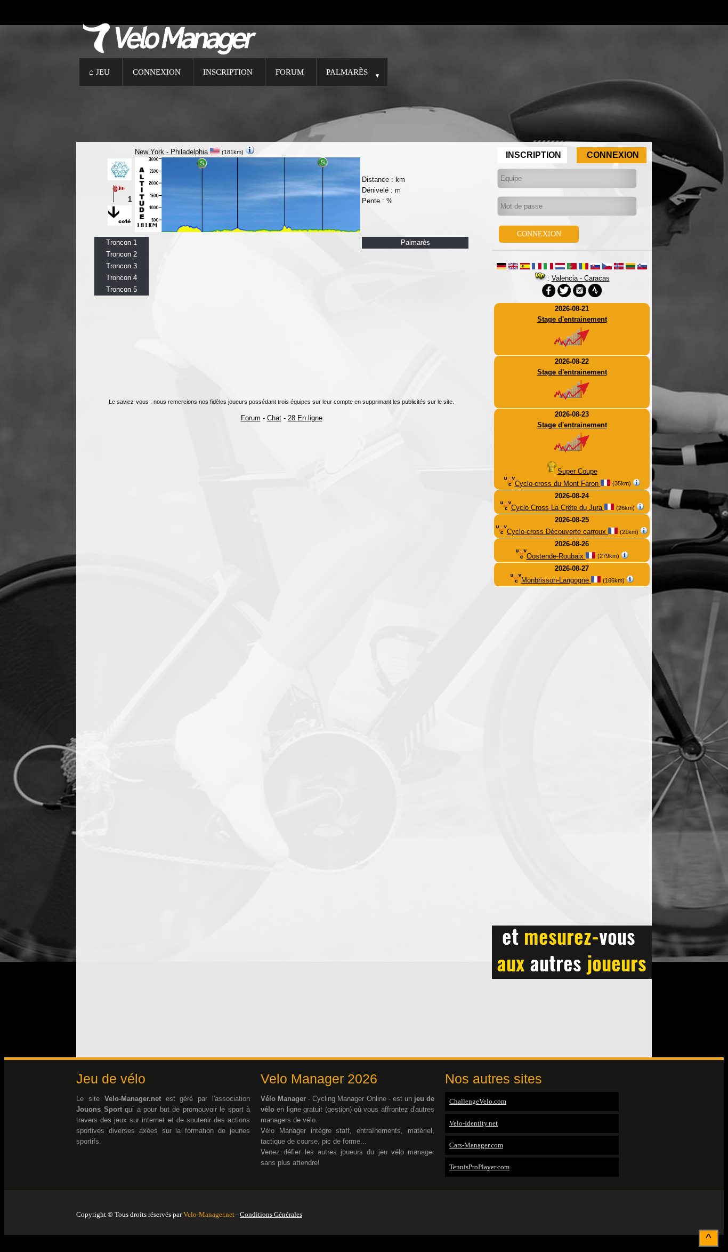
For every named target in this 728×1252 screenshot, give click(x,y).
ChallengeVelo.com (477, 1101)
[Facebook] (649, 1200)
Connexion (157, 71)
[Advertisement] (364, 113)
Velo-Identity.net (473, 1123)
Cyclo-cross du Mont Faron (558, 484)
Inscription (228, 71)
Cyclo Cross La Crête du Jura (557, 508)
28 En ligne (305, 418)
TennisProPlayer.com (479, 1167)
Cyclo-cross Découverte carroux (557, 532)
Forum (290, 71)
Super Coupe (577, 471)
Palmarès (347, 71)
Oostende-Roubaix (556, 556)
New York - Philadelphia (172, 152)
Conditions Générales (271, 1214)
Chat (274, 418)
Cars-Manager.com (476, 1145)
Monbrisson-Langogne (556, 580)
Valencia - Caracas (581, 278)
